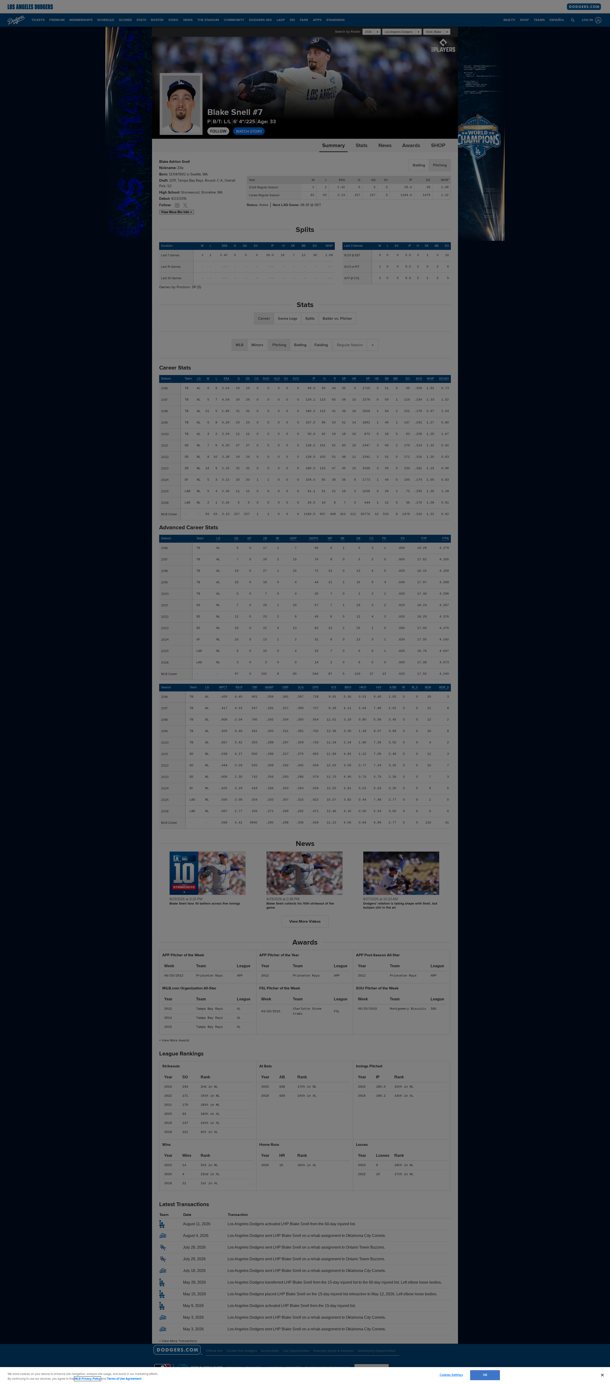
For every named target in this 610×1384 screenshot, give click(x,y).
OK (485, 1375)
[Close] (602, 1375)
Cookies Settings (451, 1375)
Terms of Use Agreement (124, 1379)
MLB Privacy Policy (87, 1379)
